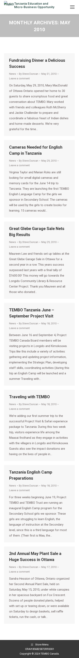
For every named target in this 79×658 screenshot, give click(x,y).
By (28, 73)
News (12, 73)
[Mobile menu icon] (72, 7)
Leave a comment (19, 78)
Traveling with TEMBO (29, 396)
